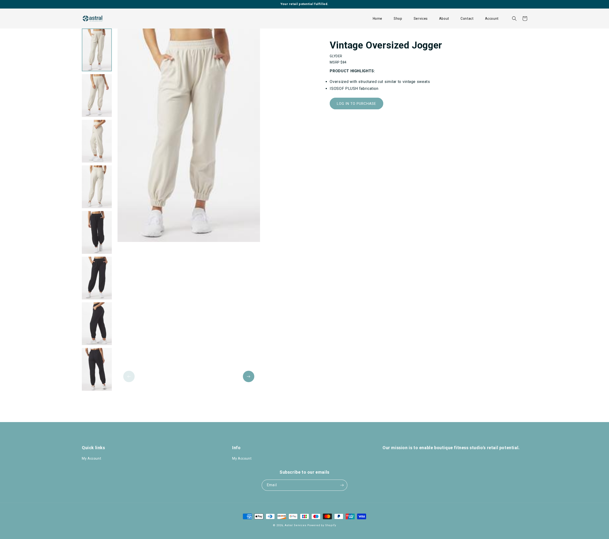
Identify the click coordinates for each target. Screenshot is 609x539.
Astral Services (295, 525)
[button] (398, 19)
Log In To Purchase (356, 103)
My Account (91, 458)
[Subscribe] (342, 485)
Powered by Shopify (321, 525)
